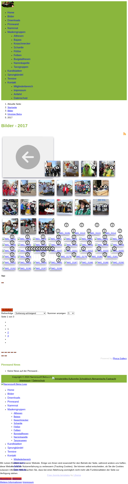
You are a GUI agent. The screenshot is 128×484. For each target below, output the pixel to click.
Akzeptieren (6, 478)
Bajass (17, 39)
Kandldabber (14, 70)
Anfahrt (18, 94)
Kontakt (11, 82)
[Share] (5, 352)
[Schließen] (2, 282)
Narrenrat (12, 28)
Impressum (20, 90)
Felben (18, 55)
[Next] (5, 355)
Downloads (13, 20)
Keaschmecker (22, 43)
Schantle (19, 47)
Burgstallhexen (22, 59)
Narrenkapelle (22, 63)
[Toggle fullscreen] (8, 352)
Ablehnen (17, 478)
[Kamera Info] (57, 167)
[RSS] (124, 133)
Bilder (10, 16)
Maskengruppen (16, 32)
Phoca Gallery (120, 358)
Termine (11, 78)
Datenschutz (21, 98)
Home (10, 12)
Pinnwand (13, 24)
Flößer (17, 51)
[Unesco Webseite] (84, 378)
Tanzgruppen (21, 67)
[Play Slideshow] (15, 352)
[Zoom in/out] (12, 352)
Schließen (7, 310)
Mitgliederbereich (23, 86)
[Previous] (2, 355)
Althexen (19, 36)
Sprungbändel (15, 74)
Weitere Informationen (11, 482)
